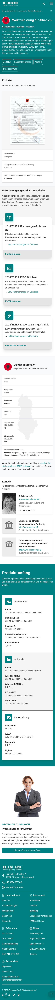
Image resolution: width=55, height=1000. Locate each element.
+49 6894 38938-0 (27, 511)
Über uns (6, 900)
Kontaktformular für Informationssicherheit (12, 978)
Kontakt (38, 62)
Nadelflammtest (9, 949)
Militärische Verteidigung (41, 916)
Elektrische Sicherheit (15, 345)
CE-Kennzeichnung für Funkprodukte (29, 50)
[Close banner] (51, 11)
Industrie (33, 905)
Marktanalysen (36, 933)
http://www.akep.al (27, 527)
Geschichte (7, 916)
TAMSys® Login (37, 921)
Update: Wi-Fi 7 (37, 944)
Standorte (6, 921)
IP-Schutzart (7, 938)
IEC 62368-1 (8, 933)
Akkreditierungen (10, 905)
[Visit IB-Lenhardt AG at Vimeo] (13, 995)
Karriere (33, 954)
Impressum (7, 966)
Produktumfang (10, 69)
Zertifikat (7, 62)
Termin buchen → (35, 11)
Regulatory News (37, 938)
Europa (20, 27)
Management (8, 911)
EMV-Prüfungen (13, 301)
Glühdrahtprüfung (10, 944)
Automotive (35, 900)
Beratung (34, 911)
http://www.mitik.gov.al (29, 550)
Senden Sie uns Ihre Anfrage (27, 850)
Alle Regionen (8, 27)
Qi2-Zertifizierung (37, 949)
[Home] (10, 4)
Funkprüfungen (12, 254)
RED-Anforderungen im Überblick (23, 244)
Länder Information (22, 62)
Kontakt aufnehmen (27, 499)
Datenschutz (7, 971)
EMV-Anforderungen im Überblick (23, 292)
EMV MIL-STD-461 (10, 954)
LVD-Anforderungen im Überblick (23, 336)
